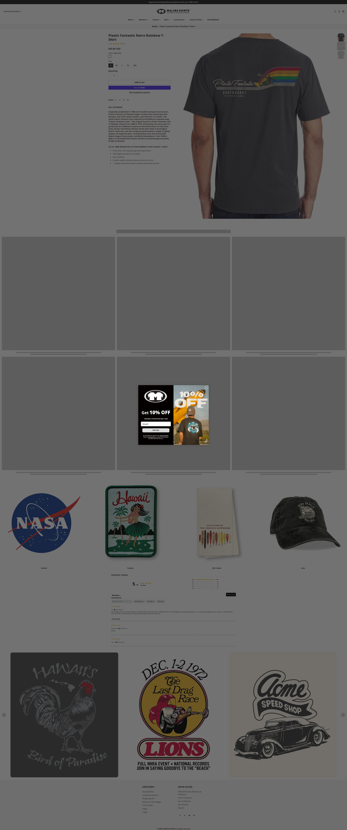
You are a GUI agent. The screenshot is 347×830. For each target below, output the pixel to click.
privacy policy (151, 437)
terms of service (164, 435)
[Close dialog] (206, 387)
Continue (155, 430)
